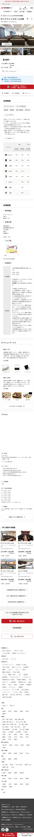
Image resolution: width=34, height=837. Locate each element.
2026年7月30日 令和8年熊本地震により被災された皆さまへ (17, 1)
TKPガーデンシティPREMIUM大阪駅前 (13, 15)
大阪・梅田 (21, 11)
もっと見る (5, 360)
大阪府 (15, 11)
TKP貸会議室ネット (7, 11)
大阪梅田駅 (29, 11)
